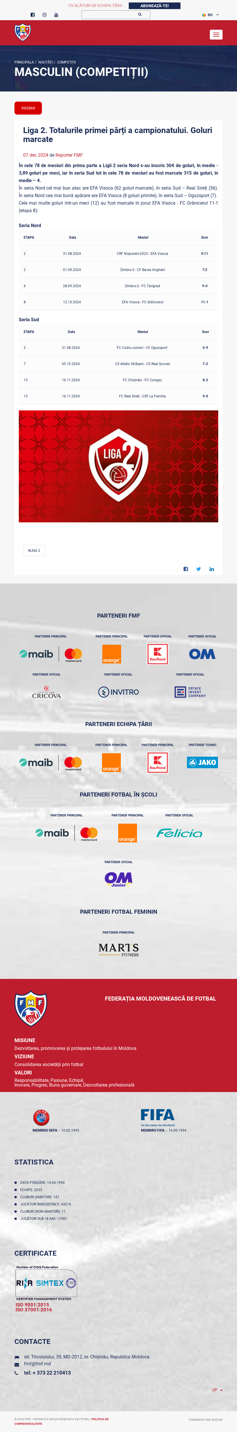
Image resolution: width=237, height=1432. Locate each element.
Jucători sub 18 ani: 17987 (44, 1219)
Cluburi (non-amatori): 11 (43, 1211)
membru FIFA (152, 1130)
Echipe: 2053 (32, 1190)
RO (210, 15)
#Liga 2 (34, 551)
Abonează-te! (154, 5)
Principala (24, 62)
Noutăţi (45, 62)
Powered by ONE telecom (206, 1419)
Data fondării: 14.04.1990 (43, 1183)
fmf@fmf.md (37, 1363)
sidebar (28, 108)
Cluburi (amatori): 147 (40, 1197)
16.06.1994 (177, 1130)
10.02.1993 (70, 1130)
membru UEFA (45, 1130)
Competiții (66, 62)
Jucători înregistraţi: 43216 (46, 1204)
